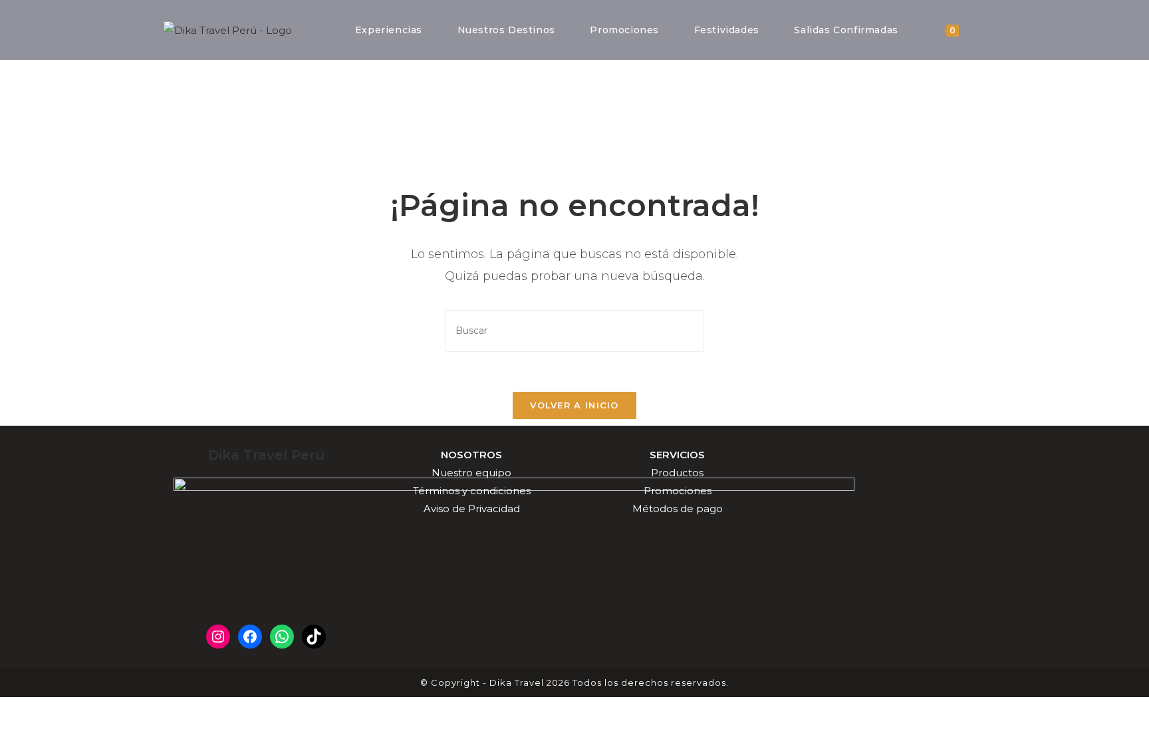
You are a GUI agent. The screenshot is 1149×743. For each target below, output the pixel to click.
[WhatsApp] (282, 637)
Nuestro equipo (471, 472)
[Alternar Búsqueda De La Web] (982, 30)
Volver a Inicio (574, 405)
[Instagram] (218, 637)
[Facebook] (250, 637)
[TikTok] (314, 637)
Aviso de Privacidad (472, 508)
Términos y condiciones (472, 490)
